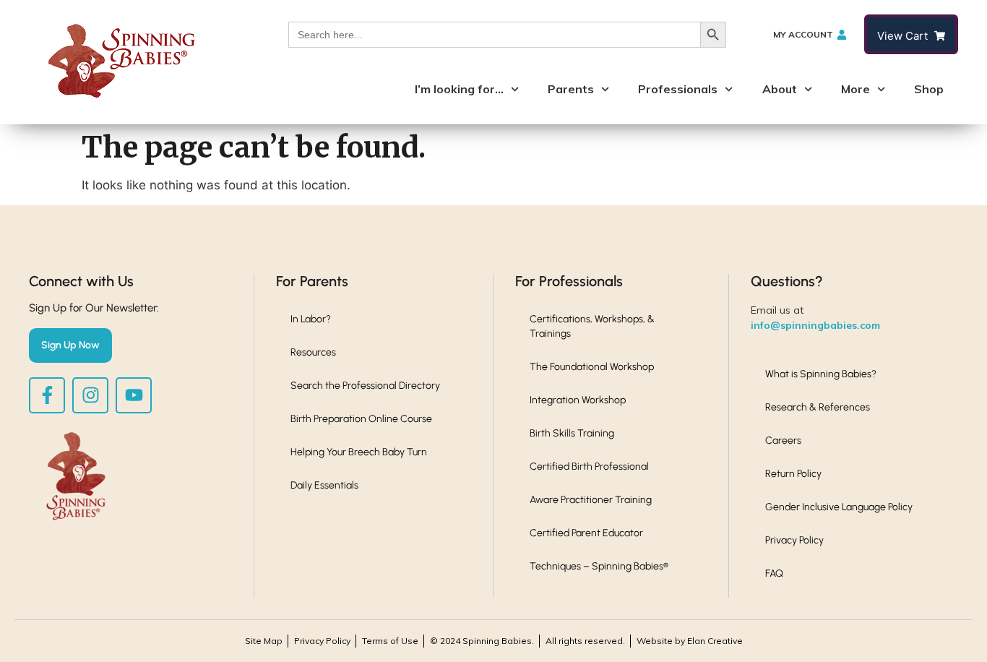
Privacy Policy (794, 540)
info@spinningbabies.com (815, 325)
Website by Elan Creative (690, 640)
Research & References (817, 407)
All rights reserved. (585, 640)
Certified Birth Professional (589, 466)
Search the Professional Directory (365, 385)
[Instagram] (90, 395)
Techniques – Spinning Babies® (599, 566)
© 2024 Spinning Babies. (482, 640)
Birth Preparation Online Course (361, 419)
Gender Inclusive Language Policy (839, 507)
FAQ (774, 573)
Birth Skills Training (572, 433)
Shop (929, 89)
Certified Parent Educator (586, 533)
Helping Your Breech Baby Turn (358, 452)
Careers (783, 440)
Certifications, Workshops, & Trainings (592, 326)
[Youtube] (134, 395)
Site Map (264, 640)
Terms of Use (390, 640)
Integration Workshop (578, 400)
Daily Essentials (324, 485)
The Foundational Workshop (592, 367)
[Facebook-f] (47, 395)
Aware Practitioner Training (591, 500)
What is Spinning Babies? (820, 374)
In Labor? (310, 319)
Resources (313, 352)
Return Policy (793, 474)
